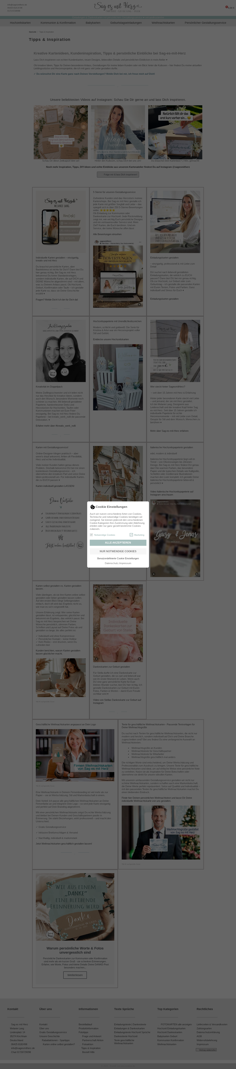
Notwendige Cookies (104, 535)
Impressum (125, 563)
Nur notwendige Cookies (118, 551)
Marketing (139, 535)
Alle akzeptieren (118, 542)
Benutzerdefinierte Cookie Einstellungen (118, 558)
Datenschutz (111, 563)
